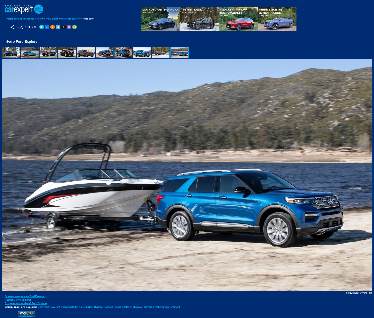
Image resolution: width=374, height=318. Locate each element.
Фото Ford (367, 293)
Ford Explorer (51, 19)
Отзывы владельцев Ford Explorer (25, 296)
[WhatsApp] (74, 27)
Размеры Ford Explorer (18, 299)
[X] (63, 27)
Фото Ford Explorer (70, 19)
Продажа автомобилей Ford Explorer (26, 303)
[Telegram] (58, 27)
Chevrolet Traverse (48, 307)
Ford (39, 19)
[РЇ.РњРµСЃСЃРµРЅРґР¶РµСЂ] (41, 27)
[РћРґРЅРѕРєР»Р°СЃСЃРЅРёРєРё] (52, 27)
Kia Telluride (86, 307)
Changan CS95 (69, 307)
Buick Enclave (123, 307)
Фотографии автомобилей (20, 19)
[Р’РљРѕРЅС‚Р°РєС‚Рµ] (47, 27)
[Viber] (69, 27)
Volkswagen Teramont (167, 307)
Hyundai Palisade (103, 307)
